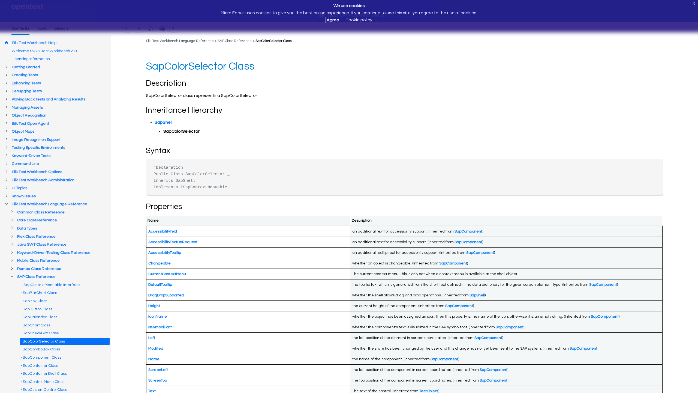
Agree (333, 20)
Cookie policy (358, 20)
